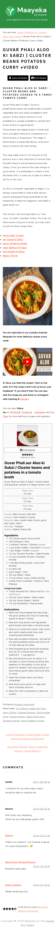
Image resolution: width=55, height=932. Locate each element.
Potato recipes (17, 716)
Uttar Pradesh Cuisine (32, 720)
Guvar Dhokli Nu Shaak (15, 243)
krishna (9, 835)
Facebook (26, 412)
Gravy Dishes (10, 712)
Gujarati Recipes (27, 712)
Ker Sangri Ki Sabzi (13, 239)
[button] (23, 454)
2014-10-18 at (41, 885)
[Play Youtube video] (27, 361)
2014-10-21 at (41, 835)
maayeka (24, 399)
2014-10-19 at (41, 866)
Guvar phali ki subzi (13, 235)
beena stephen (13, 885)
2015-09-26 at (41, 808)
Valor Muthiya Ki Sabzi (15, 247)
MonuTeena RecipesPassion (20, 862)
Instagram (39, 412)
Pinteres (14, 412)
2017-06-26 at (41, 782)
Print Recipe (40, 78)
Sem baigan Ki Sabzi (14, 251)
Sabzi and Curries (35, 716)
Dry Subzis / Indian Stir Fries (31, 708)
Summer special (11, 720)
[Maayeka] (27, 22)
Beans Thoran (10, 255)
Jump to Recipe (19, 78)
